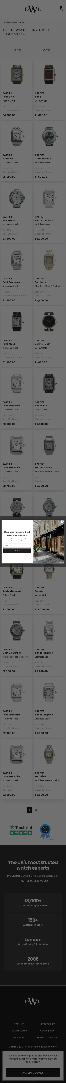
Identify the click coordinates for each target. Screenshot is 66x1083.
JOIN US (17, 550)
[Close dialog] (62, 521)
